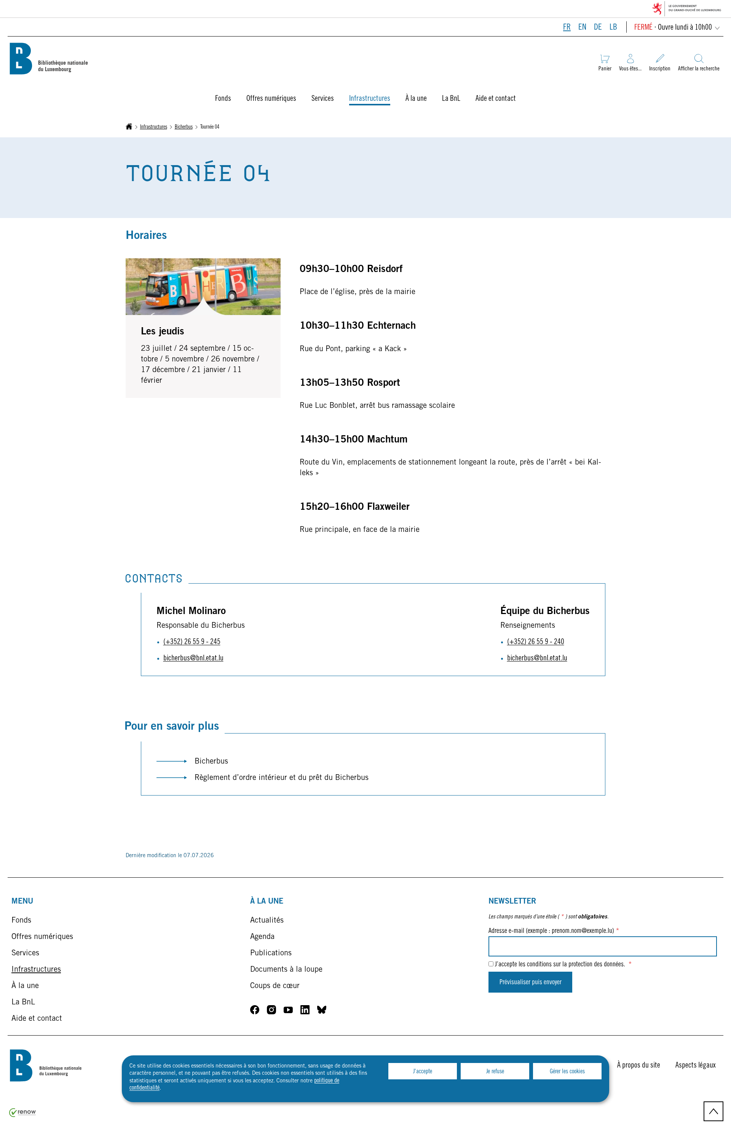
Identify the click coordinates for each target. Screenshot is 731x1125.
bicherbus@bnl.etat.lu (193, 659)
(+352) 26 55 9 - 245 (191, 642)
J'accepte (422, 1072)
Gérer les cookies (567, 1072)
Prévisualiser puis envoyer (531, 982)
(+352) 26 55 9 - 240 (535, 642)
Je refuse (495, 1072)
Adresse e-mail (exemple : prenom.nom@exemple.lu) (553, 931)
